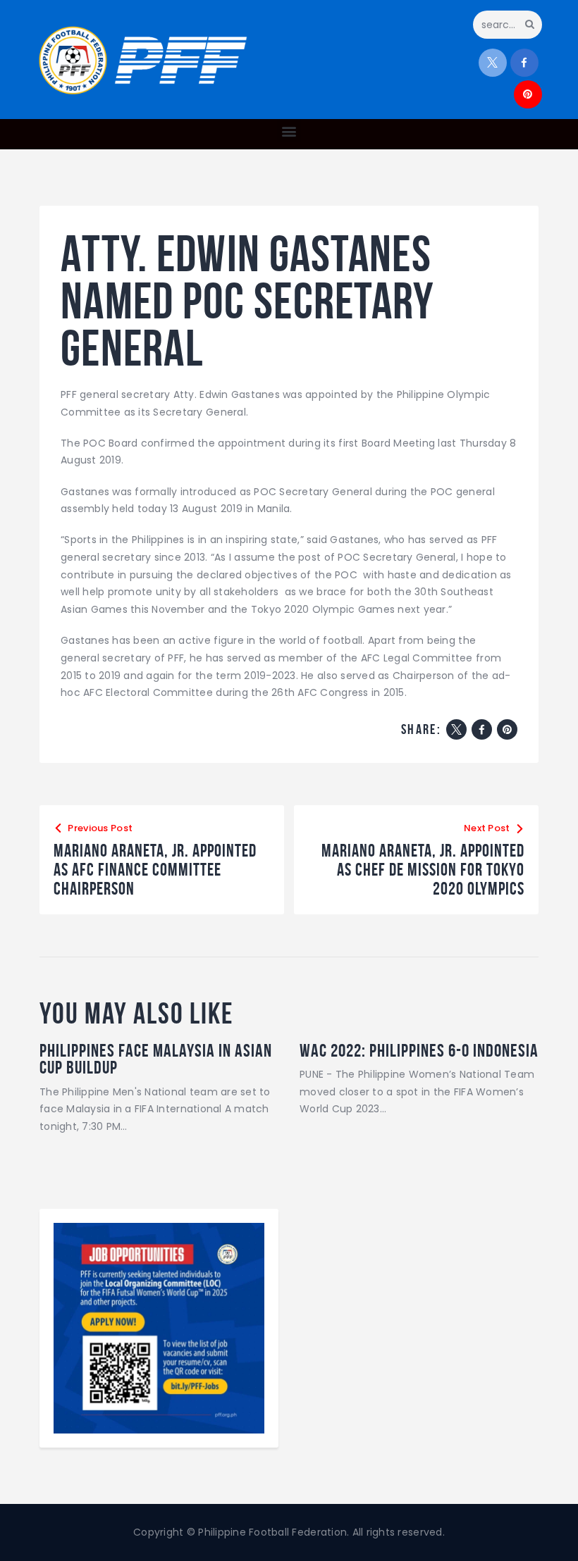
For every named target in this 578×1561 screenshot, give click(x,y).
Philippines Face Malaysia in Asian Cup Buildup (155, 1059)
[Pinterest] (507, 729)
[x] (493, 63)
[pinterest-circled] (528, 94)
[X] (456, 729)
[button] (288, 130)
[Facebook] (482, 729)
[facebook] (524, 63)
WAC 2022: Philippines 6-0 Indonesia (419, 1050)
